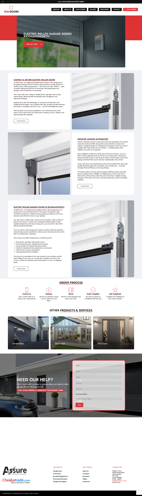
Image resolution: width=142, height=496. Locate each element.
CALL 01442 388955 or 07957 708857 (71, 2)
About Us (86, 471)
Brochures (86, 476)
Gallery (85, 479)
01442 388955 (117, 477)
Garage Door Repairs (60, 481)
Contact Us (86, 481)
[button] (34, 44)
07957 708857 (117, 479)
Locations (86, 473)
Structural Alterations (60, 479)
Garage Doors (57, 471)
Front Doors (57, 473)
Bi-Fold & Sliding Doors (60, 476)
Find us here (116, 482)
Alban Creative (34, 493)
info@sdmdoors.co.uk (119, 481)
